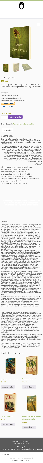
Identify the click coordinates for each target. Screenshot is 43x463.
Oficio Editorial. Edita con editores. (21, 441)
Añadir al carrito (15, 117)
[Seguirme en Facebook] (8, 455)
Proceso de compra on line (21, 443)
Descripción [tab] (7, 130)
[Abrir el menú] (39, 14)
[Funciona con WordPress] (32, 457)
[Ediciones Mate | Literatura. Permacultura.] (21, 6)
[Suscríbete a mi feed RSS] (3, 455)
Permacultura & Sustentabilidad (23, 124)
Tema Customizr (25, 460)
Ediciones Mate (18, 458)
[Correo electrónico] (5, 455)
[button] (38, 24)
